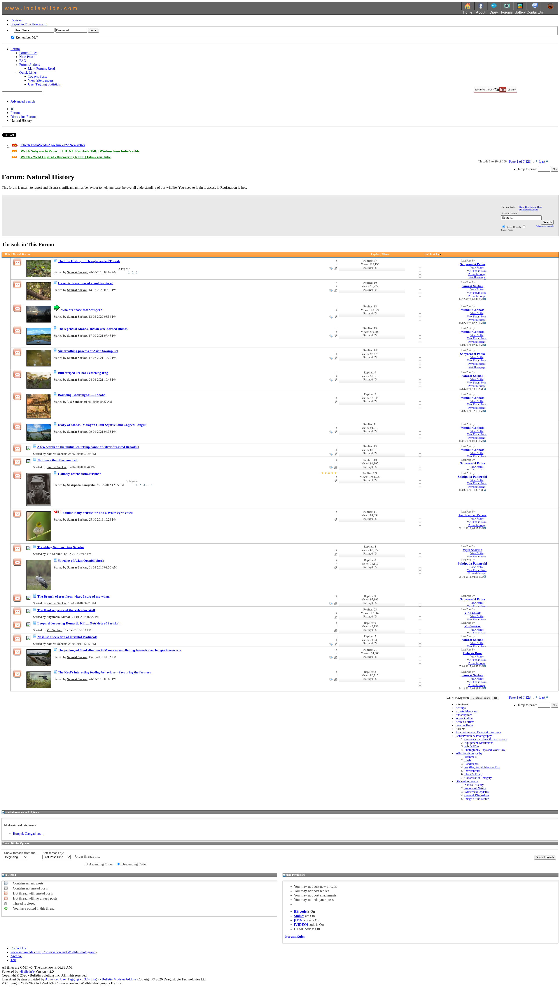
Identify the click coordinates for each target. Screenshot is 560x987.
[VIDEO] (301, 924)
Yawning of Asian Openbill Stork (81, 560)
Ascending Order (100, 864)
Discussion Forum (23, 117)
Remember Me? (26, 37)
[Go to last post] (484, 299)
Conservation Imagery (478, 777)
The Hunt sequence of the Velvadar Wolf (66, 610)
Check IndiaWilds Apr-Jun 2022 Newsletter (53, 145)
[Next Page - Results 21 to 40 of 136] (536, 161)
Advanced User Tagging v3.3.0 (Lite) (71, 979)
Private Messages (466, 711)
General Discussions (476, 795)
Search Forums (465, 722)
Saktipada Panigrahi (81, 485)
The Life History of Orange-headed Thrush (89, 261)
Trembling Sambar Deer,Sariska (60, 547)
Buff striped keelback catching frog (83, 373)
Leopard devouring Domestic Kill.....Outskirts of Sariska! (78, 623)
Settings (461, 708)
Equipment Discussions (478, 743)
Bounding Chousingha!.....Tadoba (81, 395)
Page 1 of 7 (517, 161)
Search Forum (509, 213)
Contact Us (18, 948)
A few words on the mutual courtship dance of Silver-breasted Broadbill (88, 447)
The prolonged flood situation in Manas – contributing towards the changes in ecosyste (119, 650)
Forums (507, 12)
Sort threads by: (53, 853)
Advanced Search (22, 101)
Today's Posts (37, 76)
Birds (467, 760)
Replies (375, 254)
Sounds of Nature (475, 788)
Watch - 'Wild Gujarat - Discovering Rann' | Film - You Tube (66, 157)
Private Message (476, 274)
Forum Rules (28, 53)
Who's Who (471, 746)
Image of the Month (476, 798)
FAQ (22, 61)
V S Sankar (74, 401)
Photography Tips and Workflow (484, 750)
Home (467, 12)
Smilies (299, 916)
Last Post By (432, 254)
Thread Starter (21, 254)
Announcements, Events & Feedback (478, 732)
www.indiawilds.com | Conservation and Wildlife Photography (53, 952)
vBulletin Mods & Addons (118, 979)
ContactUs (535, 12)
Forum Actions (29, 64)
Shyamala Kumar (58, 617)
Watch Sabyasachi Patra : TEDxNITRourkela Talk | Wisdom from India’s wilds (80, 151)
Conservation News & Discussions (485, 739)
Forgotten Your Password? (28, 24)
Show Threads (513, 227)
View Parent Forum (528, 209)
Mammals (470, 757)
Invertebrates (472, 771)
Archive (16, 956)
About (480, 12)
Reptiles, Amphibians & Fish (482, 767)
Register (16, 20)
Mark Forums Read (41, 68)
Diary (494, 12)
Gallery (520, 12)
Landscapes (471, 764)
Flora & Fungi (473, 774)
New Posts (26, 57)
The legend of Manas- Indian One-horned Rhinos (93, 329)
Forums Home (464, 725)
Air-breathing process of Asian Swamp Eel (88, 351)
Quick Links (28, 72)
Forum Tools (508, 207)
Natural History (474, 784)
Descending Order (134, 864)
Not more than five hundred (57, 460)
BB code (300, 911)
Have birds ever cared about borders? (85, 283)
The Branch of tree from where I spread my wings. (73, 596)
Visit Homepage (477, 277)
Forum (15, 49)
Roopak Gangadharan (28, 833)
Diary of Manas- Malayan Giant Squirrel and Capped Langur (102, 425)
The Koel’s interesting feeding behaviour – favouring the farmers (104, 672)
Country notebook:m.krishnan (79, 474)
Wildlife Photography (469, 753)
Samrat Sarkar (77, 272)
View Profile (476, 267)
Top (495, 698)
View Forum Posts (476, 270)
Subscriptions (464, 715)
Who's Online (464, 718)
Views (385, 254)
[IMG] (298, 920)
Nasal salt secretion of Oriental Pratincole (67, 637)
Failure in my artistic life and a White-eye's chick (98, 512)
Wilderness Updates (476, 791)
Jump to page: (528, 169)
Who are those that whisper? (81, 310)
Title (7, 254)
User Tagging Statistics (44, 84)
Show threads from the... (21, 853)
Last (542, 161)
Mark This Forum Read (530, 207)
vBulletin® (27, 971)
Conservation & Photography (474, 736)
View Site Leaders (40, 80)
